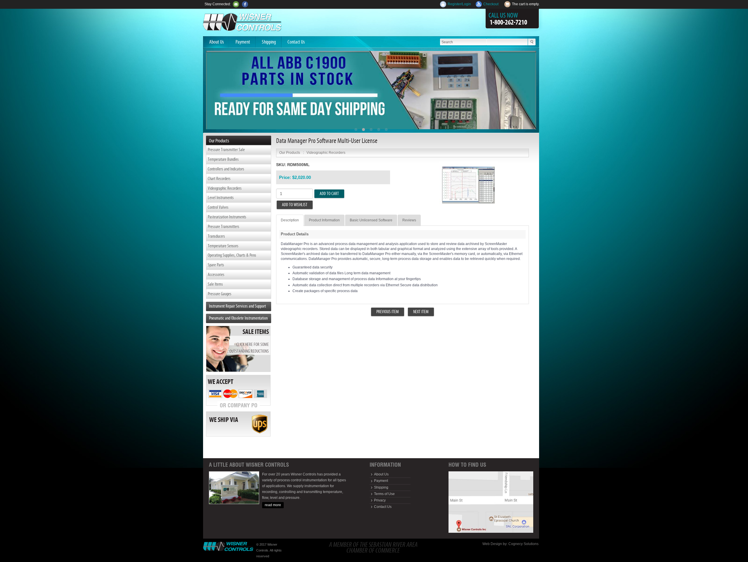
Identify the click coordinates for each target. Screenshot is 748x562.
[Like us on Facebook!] (245, 4)
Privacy (380, 500)
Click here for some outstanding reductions (249, 348)
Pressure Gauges (219, 293)
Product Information (324, 220)
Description (290, 220)
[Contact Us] (236, 4)
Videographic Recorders (225, 188)
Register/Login (459, 4)
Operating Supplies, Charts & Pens (232, 255)
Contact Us (296, 42)
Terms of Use (384, 494)
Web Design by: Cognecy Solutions (510, 544)
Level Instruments (221, 197)
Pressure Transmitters (223, 226)
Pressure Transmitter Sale (226, 149)
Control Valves (218, 207)
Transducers (216, 236)
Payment (243, 42)
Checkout (490, 4)
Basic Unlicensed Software (371, 220)
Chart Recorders (219, 178)
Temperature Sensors (223, 246)
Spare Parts (216, 265)
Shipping (269, 42)
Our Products (289, 153)
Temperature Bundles (223, 159)
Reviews (409, 220)
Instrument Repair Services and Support (237, 306)
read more (273, 505)
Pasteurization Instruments (227, 217)
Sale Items (215, 284)
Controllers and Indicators (226, 169)
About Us (216, 42)
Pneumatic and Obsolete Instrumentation (238, 318)
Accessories (216, 274)
